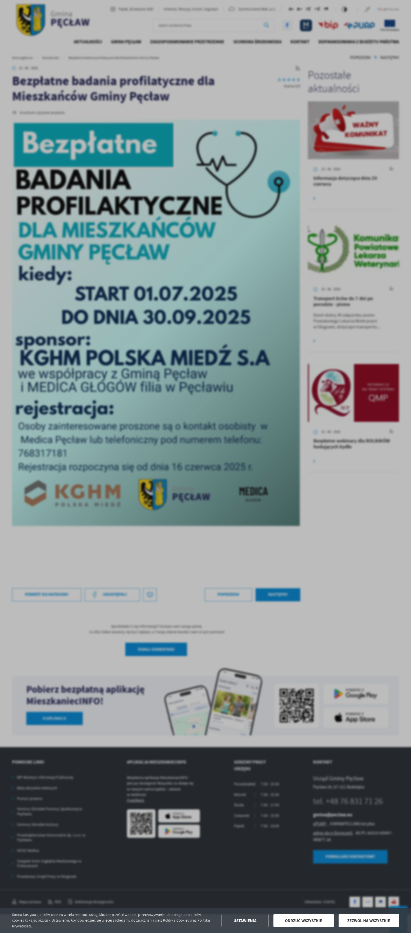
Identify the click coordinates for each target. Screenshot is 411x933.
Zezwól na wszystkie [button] (368, 921)
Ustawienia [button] (245, 921)
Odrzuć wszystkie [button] (303, 921)
